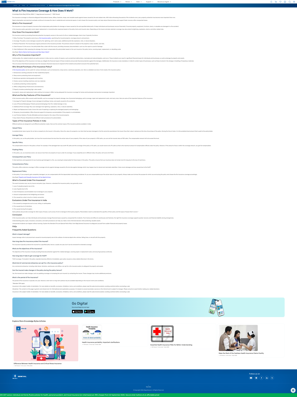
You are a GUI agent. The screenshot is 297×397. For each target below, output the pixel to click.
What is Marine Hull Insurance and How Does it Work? (34, 52)
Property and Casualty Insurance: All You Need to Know (35, 177)
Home (15, 5)
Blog (23, 5)
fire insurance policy (45, 38)
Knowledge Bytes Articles (37, 5)
